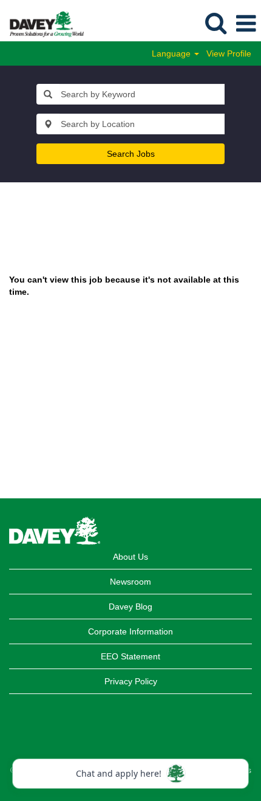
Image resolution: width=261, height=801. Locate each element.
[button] (246, 23)
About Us (130, 557)
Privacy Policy (130, 681)
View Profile (228, 53)
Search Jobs (131, 154)
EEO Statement (130, 656)
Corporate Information (130, 631)
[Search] (215, 23)
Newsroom (130, 581)
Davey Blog (130, 606)
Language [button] (172, 53)
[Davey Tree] (42, 23)
